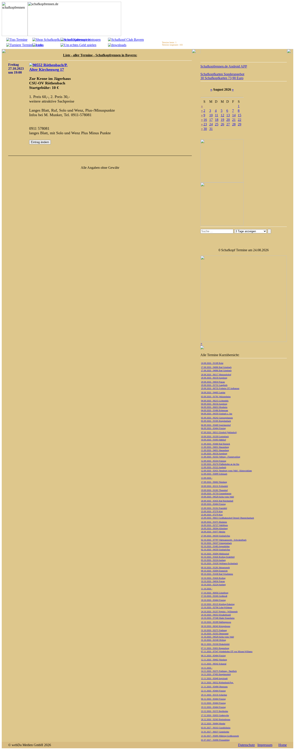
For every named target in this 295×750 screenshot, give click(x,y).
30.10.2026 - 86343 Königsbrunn (215, 626)
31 (211, 129)
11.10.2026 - (206, 588)
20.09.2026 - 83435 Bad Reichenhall (217, 501)
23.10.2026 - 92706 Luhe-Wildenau (216, 607)
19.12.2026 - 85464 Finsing (213, 707)
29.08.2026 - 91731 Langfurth (214, 385)
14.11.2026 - (206, 668)
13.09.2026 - (206, 478)
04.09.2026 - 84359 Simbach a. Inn (216, 413)
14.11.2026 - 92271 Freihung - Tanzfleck (219, 671)
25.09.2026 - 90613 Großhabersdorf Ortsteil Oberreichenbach (227, 518)
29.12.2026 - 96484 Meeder (213, 723)
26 (222, 124)
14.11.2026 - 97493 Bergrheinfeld (216, 674)
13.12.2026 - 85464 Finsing (213, 703)
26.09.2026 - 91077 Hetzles (213, 532)
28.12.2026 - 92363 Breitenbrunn (215, 719)
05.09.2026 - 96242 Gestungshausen (217, 418)
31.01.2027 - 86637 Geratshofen (215, 732)
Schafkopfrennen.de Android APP (223, 66)
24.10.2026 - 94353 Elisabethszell (216, 615)
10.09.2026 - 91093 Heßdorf (213, 440)
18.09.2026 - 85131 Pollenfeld (214, 486)
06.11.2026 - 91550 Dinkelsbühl (215, 644)
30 (205, 129)
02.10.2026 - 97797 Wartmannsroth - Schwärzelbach (223, 540)
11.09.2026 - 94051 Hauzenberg (215, 447)
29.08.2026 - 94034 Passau (213, 382)
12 (222, 115)
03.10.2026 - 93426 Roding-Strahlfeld (218, 557)
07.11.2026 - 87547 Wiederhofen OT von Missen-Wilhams (226, 651)
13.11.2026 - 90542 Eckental (213, 664)
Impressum (264, 745)
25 (216, 124)
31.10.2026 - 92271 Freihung (214, 630)
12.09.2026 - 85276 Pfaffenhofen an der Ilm (220, 464)
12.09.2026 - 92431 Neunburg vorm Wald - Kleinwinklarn (226, 470)
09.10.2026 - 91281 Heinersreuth (215, 567)
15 (239, 115)
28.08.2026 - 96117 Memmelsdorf (216, 374)
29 (239, 124)
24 (211, 124)
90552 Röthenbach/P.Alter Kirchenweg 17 (48, 67)
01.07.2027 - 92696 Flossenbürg (215, 740)
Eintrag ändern (40, 142)
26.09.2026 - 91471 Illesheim (214, 522)
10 (211, 115)
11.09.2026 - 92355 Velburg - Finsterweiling (220, 457)
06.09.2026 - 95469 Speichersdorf (216, 425)
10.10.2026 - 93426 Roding (213, 578)
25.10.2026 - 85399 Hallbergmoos (216, 622)
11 (216, 115)
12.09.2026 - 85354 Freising (213, 461)
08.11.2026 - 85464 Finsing (213, 655)
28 (234, 124)
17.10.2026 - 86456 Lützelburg (214, 593)
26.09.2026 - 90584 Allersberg (214, 528)
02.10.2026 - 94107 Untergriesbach (216, 543)
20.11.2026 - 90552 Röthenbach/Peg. (217, 682)
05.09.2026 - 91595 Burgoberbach (216, 421)
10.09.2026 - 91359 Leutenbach (215, 436)
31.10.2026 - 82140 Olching (213, 640)
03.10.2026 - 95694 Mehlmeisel (215, 554)
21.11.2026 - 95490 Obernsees (214, 686)
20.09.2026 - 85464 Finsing (213, 504)
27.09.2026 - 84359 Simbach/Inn (215, 536)
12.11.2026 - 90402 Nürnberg (214, 659)
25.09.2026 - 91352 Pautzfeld (214, 508)
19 (222, 120)
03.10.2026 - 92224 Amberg (213, 560)
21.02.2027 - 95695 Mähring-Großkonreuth (220, 736)
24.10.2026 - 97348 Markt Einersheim (218, 618)
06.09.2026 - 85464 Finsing (213, 428)
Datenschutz (246, 745)
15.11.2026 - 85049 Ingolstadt (214, 678)
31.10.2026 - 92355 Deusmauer (214, 633)
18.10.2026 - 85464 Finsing (213, 600)
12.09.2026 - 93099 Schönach (214, 474)
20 (228, 120)
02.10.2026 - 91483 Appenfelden (215, 546)
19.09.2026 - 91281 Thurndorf (214, 490)
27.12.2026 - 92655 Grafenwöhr (215, 715)
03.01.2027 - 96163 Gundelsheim (215, 727)
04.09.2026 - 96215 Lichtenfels (214, 400)
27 (228, 124)
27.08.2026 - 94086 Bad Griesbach (216, 367)
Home (282, 745)
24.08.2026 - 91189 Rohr (212, 363)
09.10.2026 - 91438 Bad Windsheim (217, 574)
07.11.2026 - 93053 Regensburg (215, 648)
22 (239, 120)
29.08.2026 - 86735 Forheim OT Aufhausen (220, 388)
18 (216, 120)
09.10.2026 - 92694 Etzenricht (214, 571)
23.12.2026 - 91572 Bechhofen (214, 711)
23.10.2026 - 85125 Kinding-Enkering (218, 604)
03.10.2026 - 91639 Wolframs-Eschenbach (219, 563)
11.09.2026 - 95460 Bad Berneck (215, 444)
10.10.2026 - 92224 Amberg (213, 584)
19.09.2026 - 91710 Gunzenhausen (216, 493)
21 (234, 120)
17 (211, 120)
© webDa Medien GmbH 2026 (29, 745)
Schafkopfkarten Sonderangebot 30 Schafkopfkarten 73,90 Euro (222, 76)
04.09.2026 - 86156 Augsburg (214, 404)
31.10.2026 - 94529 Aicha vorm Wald (217, 637)
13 (228, 115)
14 (234, 115)
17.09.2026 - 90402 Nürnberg (214, 482)
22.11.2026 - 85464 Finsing (213, 691)
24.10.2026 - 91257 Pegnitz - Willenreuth (219, 611)
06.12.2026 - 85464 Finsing (213, 699)
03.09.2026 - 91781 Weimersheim (216, 396)
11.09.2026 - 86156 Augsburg (214, 453)
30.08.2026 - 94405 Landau (213, 392)
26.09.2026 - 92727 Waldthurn (214, 525)
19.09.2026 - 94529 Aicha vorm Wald (217, 497)
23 (205, 124)
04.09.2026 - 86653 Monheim (214, 407)
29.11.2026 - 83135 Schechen (214, 695)
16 (205, 120)
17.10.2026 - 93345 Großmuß (214, 596)
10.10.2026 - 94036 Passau (213, 581)
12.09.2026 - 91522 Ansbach (213, 467)
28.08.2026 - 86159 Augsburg (214, 378)
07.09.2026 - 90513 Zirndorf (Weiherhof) (219, 432)
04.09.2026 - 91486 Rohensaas (214, 410)
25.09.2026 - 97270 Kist (212, 511)
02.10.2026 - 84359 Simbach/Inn (215, 549)
